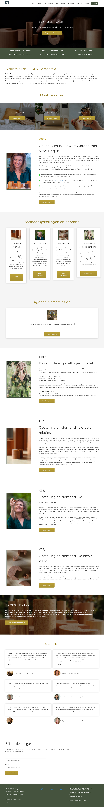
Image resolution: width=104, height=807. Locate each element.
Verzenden (12, 773)
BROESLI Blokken (59, 180)
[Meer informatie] (52, 336)
